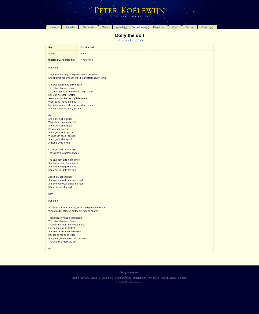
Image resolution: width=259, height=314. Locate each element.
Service (190, 27)
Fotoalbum (158, 27)
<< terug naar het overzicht (129, 40)
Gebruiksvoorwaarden (134, 282)
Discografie (88, 27)
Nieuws (54, 27)
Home (76, 277)
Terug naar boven (129, 272)
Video (175, 27)
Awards (120, 27)
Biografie (70, 27)
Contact (205, 27)
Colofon (122, 282)
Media (105, 27)
